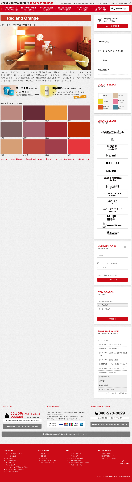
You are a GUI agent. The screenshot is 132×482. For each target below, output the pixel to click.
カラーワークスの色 (75, 460)
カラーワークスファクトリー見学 (79, 462)
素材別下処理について (107, 456)
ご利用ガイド (45, 453)
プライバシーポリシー (47, 462)
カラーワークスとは (75, 453)
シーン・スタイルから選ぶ (14, 453)
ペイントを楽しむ (11, 456)
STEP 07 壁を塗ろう (108, 372)
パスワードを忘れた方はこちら (107, 275)
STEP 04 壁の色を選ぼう (110, 360)
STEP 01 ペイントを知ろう (111, 344)
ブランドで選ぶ (103, 42)
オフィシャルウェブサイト (77, 465)
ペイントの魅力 (73, 456)
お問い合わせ (45, 458)
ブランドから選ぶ (11, 460)
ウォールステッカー (12, 471)
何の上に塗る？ (10, 465)
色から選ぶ (9, 458)
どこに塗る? (102, 60)
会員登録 (43, 456)
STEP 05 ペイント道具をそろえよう (114, 364)
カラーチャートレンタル (108, 458)
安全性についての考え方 (76, 458)
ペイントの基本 (105, 453)
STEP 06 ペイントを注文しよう (112, 368)
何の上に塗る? (103, 70)
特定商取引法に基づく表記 (48, 460)
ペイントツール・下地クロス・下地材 (17, 467)
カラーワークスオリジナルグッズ (110, 51)
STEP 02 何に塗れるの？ (110, 348)
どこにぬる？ (10, 462)
